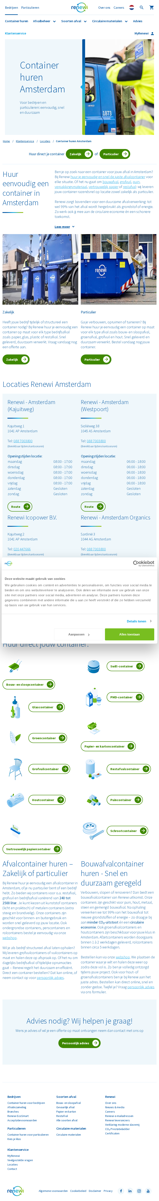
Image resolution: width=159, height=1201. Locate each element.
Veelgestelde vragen (20, 1160)
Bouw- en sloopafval (68, 1103)
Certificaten (112, 1133)
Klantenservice (15, 33)
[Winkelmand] (151, 7)
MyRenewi (142, 33)
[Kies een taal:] (131, 7)
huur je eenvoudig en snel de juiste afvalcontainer (107, 176)
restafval (129, 186)
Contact (12, 1169)
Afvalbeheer (42, 21)
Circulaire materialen (107, 21)
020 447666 (22, 549)
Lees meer (62, 227)
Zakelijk (75, 154)
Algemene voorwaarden (53, 1191)
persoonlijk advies (50, 977)
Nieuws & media (114, 1107)
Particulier (111, 154)
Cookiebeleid (78, 1191)
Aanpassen (76, 634)
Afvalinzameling (16, 1107)
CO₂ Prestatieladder (117, 1129)
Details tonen (136, 621)
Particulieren (30, 7)
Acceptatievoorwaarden (22, 1120)
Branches (13, 1111)
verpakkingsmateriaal (71, 186)
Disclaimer (95, 1191)
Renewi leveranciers (117, 1120)
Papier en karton (66, 1111)
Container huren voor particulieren (28, 1134)
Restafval (62, 1116)
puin (136, 181)
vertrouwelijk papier (103, 186)
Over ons (104, 7)
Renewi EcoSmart (18, 1116)
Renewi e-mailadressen (119, 1116)
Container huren (16, 21)
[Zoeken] (141, 7)
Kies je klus (14, 1139)
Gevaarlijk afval (65, 1107)
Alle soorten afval (66, 1120)
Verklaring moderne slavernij (122, 1124)
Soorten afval (71, 21)
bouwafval (110, 181)
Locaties (12, 1164)
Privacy (108, 1191)
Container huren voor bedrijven (26, 1103)
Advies (137, 21)
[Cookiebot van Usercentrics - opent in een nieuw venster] (136, 563)
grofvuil (125, 181)
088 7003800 (23, 441)
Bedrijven (11, 7)
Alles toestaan (129, 634)
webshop (9, 937)
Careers (119, 7)
